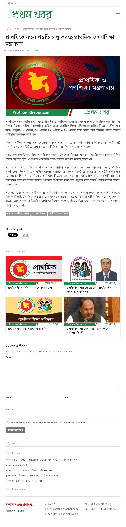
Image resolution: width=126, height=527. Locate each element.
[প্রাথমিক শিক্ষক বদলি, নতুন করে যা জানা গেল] (34, 257)
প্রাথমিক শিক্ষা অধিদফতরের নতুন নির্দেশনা (28, 329)
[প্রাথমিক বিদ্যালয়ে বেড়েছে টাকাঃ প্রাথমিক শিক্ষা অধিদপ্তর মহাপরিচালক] (92, 257)
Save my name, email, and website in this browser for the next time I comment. (48, 422)
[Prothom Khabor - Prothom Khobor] (40, 14)
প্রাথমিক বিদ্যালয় (39, 213)
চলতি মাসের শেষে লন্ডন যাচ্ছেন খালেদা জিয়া (24, 481)
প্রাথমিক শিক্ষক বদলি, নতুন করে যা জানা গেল (30, 288)
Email (68, 397)
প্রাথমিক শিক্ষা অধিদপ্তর (58, 213)
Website (9, 409)
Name (9, 397)
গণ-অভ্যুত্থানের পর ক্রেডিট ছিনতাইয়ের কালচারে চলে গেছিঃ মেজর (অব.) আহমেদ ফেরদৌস (41, 460)
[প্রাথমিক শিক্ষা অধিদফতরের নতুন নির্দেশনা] (34, 298)
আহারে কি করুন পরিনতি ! (16, 465)
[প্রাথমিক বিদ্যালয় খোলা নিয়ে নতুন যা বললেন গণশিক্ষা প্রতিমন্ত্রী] (92, 298)
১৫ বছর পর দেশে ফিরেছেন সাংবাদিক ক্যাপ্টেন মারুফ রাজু (29, 470)
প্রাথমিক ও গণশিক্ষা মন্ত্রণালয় (18, 213)
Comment (11, 357)
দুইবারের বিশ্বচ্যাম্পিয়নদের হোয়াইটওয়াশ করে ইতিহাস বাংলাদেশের (32, 475)
